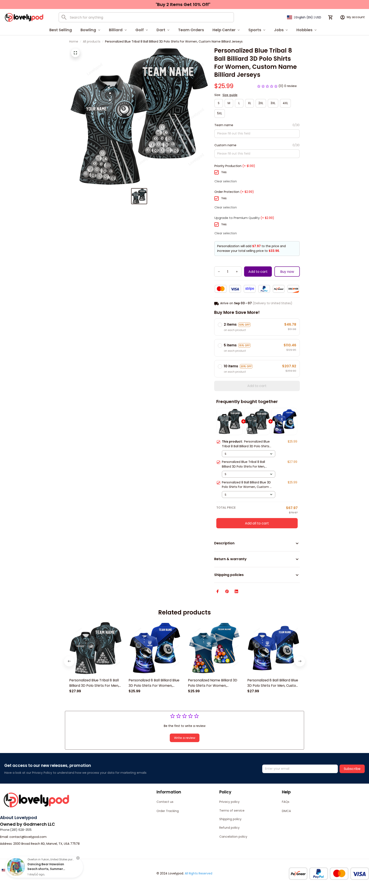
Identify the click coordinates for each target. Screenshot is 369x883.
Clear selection (225, 181)
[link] (16, 867)
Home (73, 41)
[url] (28, 837)
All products (91, 41)
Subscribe (352, 768)
